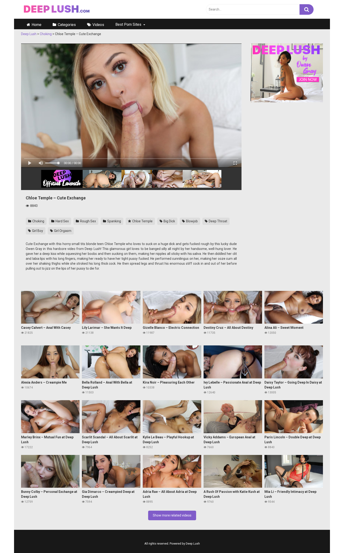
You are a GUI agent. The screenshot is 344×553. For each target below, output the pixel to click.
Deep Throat (217, 221)
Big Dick (169, 221)
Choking (38, 221)
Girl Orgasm (62, 231)
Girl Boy (37, 231)
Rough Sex (87, 221)
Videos (98, 24)
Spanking (113, 221)
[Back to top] (333, 541)
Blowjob (191, 221)
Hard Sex (62, 221)
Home (36, 24)
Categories (67, 24)
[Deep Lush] (56, 9)
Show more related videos (172, 515)
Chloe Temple (142, 221)
